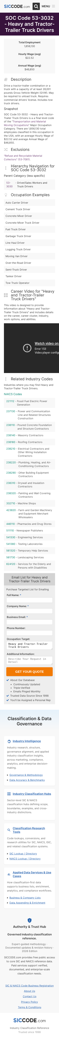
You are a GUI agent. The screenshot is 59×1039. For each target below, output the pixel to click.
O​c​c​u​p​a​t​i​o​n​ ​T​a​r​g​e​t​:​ (18, 639)
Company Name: (17, 606)
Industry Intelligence (27, 741)
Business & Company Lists (25, 897)
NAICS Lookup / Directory (25, 858)
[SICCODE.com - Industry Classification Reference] (29, 1020)
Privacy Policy (29, 1001)
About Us (29, 991)
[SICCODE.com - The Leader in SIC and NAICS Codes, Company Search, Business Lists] (17, 6)
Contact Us (29, 996)
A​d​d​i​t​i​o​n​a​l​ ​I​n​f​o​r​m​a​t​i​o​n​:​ (21, 654)
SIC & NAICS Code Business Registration (29, 985)
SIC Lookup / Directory (23, 853)
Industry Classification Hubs (32, 793)
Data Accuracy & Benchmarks (27, 780)
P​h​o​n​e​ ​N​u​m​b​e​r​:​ (16, 628)
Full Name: (13, 595)
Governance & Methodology (26, 775)
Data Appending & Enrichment (27, 902)
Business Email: (16, 617)
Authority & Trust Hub (29, 927)
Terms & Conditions (29, 1007)
